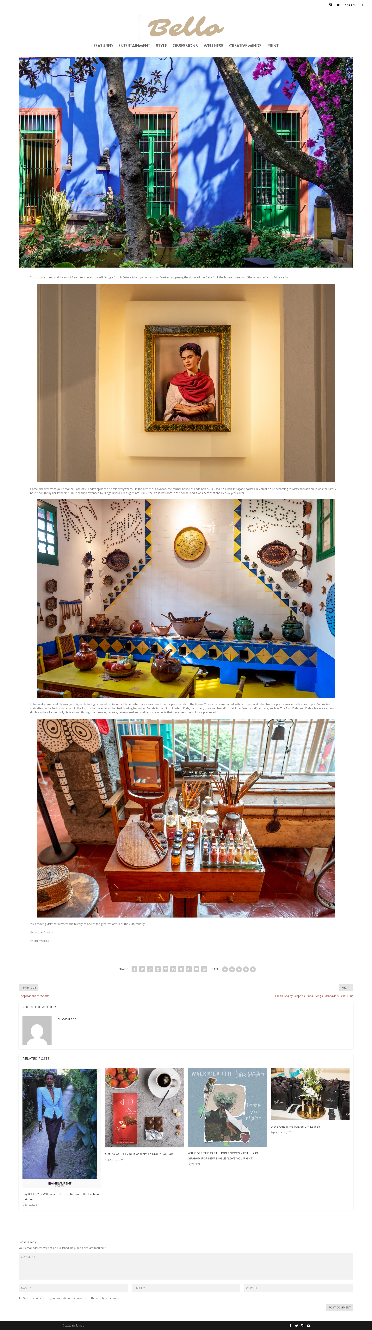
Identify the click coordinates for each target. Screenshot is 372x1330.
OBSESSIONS (185, 46)
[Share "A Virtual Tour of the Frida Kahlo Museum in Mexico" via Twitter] (142, 969)
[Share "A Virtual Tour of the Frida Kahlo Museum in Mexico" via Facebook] (134, 969)
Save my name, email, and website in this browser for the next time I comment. (73, 1298)
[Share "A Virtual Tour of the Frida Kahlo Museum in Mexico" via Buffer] (181, 969)
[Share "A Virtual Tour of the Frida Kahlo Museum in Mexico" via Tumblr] (158, 969)
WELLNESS (213, 46)
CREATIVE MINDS (245, 46)
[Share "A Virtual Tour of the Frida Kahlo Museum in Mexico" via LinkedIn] (173, 969)
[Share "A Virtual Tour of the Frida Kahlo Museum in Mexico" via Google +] (150, 969)
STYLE (161, 46)
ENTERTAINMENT (134, 46)
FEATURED (103, 46)
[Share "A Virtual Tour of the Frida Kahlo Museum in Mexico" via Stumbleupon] (189, 969)
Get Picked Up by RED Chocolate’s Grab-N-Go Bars (139, 1153)
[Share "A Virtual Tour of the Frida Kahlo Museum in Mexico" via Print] (204, 969)
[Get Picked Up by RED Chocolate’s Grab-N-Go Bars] (144, 1107)
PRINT (273, 46)
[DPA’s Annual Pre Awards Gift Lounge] (310, 1094)
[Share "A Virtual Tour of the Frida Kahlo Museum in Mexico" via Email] (196, 969)
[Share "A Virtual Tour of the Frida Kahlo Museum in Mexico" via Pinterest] (165, 969)
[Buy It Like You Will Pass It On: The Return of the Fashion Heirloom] (61, 1128)
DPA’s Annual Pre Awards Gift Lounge (295, 1126)
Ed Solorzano (66, 1019)
